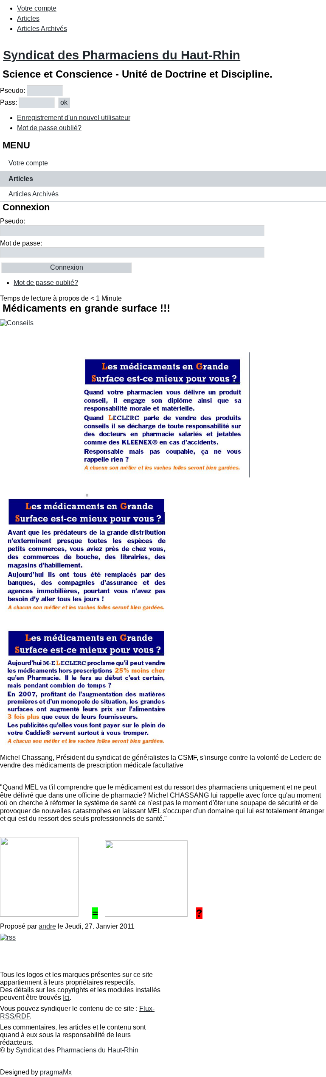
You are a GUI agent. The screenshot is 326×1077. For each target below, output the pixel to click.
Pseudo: (12, 90)
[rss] (8, 937)
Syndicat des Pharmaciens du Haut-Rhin (121, 55)
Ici (66, 997)
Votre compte (36, 8)
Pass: (8, 102)
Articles (28, 18)
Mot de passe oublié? (49, 127)
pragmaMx (56, 1072)
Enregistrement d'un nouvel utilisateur (73, 117)
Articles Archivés (42, 28)
